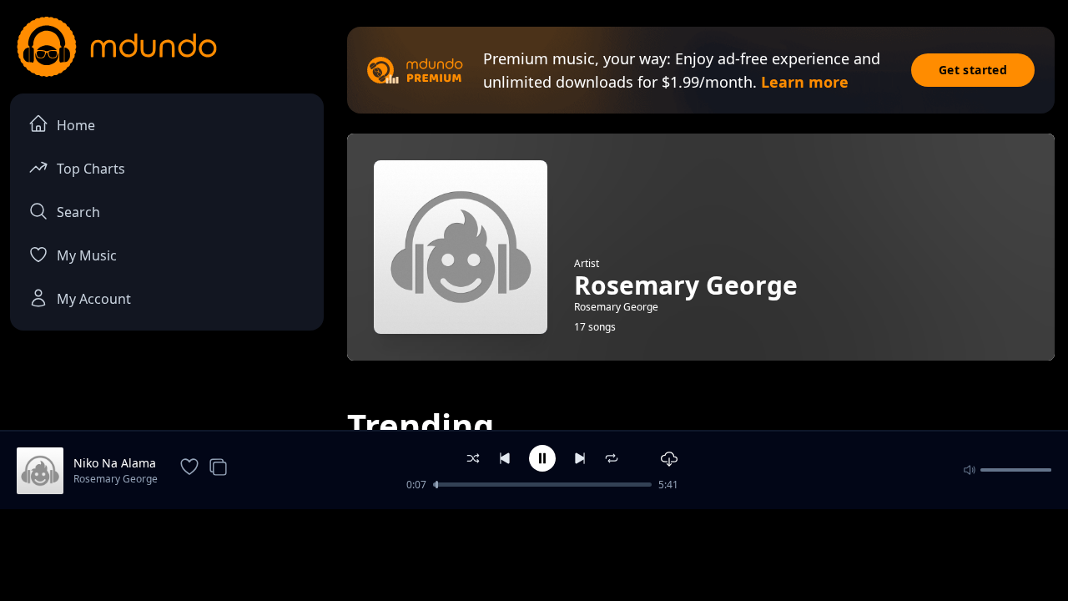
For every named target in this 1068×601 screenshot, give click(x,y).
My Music (87, 255)
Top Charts (91, 168)
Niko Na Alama (114, 463)
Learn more (805, 82)
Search (78, 212)
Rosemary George (115, 479)
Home (76, 125)
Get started (973, 70)
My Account (94, 299)
